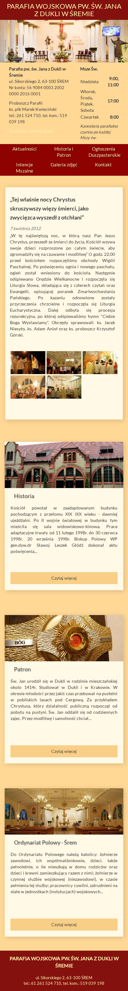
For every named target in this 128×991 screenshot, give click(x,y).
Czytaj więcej (64, 578)
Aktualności (24, 149)
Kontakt (103, 164)
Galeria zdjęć (64, 164)
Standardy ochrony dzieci (31, 131)
